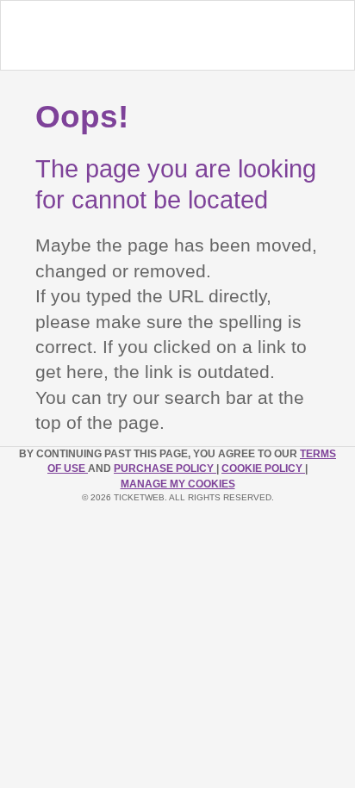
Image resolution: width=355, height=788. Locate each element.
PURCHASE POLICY (165, 468)
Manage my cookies (178, 484)
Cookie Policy (263, 468)
